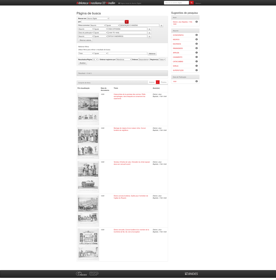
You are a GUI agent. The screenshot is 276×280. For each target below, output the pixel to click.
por (79, 22)
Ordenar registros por (108, 59)
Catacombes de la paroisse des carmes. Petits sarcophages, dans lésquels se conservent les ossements (129, 96)
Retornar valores (85, 40)
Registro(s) (154, 59)
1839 (174, 81)
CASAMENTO (177, 57)
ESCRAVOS (177, 44)
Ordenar (135, 59)
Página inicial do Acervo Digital (130, 3)
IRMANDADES (178, 48)
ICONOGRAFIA (178, 35)
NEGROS (176, 39)
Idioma (197, 3)
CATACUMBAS (178, 61)
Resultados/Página (85, 59)
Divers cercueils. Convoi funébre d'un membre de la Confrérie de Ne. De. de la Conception (131, 231)
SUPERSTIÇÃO (178, 70)
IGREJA (175, 66)
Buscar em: (82, 18)
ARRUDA (176, 53)
